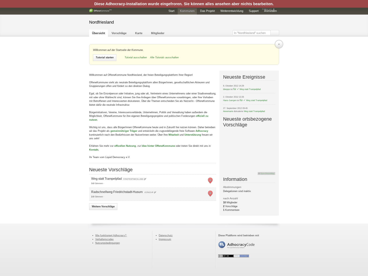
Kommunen (187, 10)
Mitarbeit (173, 134)
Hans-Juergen (230, 100)
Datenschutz (166, 235)
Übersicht (98, 33)
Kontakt (93, 149)
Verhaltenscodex (104, 239)
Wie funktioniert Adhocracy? (111, 235)
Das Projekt (207, 10)
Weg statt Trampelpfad (106, 178)
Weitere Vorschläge (103, 206)
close (279, 44)
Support (254, 10)
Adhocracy (202, 130)
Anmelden (270, 10)
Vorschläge (119, 33)
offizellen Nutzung (125, 145)
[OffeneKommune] (100, 11)
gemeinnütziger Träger (123, 130)
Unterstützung (192, 134)
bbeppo (226, 89)
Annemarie (228, 111)
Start (171, 10)
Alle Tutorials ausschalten (164, 57)
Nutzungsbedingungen (107, 242)
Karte (138, 33)
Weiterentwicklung (231, 10)
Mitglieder (157, 33)
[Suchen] (274, 32)
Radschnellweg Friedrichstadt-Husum (117, 192)
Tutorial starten (105, 57)
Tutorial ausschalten (136, 57)
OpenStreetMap (267, 173)
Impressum (165, 239)
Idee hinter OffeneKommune (158, 145)
